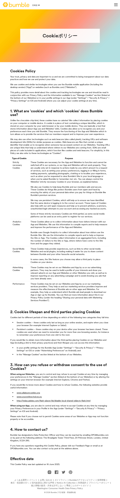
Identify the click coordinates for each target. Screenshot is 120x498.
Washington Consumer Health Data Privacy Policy (60, 488)
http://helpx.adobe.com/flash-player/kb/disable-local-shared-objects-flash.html (53, 400)
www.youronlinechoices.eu (29, 396)
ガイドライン (61, 480)
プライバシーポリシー (99, 482)
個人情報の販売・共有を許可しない (47, 485)
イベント (33, 480)
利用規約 (82, 482)
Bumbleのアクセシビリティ (82, 480)
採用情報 (101, 480)
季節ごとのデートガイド (77, 485)
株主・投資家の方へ (20, 482)
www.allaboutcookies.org (28, 392)
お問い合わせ (46, 480)
